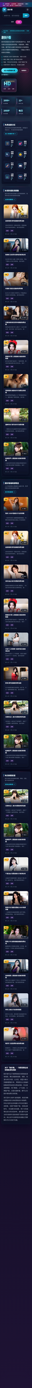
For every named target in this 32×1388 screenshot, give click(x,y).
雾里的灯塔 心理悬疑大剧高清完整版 (15, 357)
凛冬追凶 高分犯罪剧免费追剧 (14, 581)
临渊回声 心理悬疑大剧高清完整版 (15, 459)
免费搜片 (24, 70)
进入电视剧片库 (9, 70)
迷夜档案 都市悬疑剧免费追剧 (14, 221)
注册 (19, 22)
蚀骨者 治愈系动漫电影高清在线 (15, 255)
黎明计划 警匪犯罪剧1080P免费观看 (15, 908)
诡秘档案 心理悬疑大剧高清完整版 (15, 976)
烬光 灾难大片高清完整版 (13, 1010)
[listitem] (9, 143)
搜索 (26, 15)
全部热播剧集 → (10, 199)
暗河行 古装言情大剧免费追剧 (14, 1043)
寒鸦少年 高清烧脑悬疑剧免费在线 (15, 942)
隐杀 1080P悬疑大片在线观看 (14, 513)
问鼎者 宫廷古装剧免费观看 (14, 288)
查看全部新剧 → (10, 784)
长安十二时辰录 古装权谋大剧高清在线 (15, 650)
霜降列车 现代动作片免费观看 (14, 424)
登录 (12, 22)
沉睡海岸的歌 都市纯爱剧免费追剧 (15, 323)
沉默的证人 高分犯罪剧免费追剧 (15, 717)
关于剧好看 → (5, 75)
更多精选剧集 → (10, 492)
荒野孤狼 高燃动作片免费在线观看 (15, 391)
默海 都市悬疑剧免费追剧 (13, 683)
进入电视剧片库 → (10, 134)
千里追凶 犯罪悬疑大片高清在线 (15, 873)
